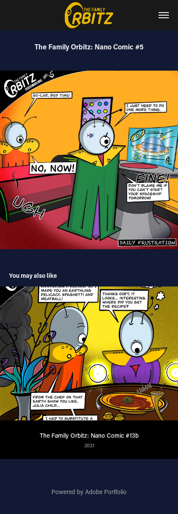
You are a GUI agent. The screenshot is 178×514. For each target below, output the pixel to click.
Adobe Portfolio (106, 492)
